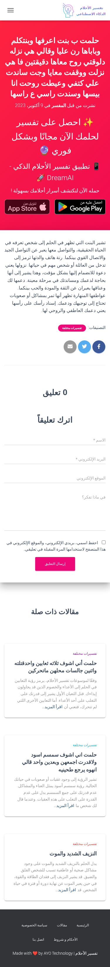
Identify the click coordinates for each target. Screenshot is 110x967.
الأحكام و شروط (65, 939)
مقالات (62, 925)
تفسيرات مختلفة (72, 328)
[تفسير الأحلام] (82, 10)
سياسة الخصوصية (34, 925)
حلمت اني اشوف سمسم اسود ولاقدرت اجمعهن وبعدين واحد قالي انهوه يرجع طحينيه (59, 762)
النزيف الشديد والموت (73, 853)
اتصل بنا (38, 939)
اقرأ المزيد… (52, 706)
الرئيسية (83, 925)
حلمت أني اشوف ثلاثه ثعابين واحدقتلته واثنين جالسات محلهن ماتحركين (55, 666)
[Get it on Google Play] (80, 207)
